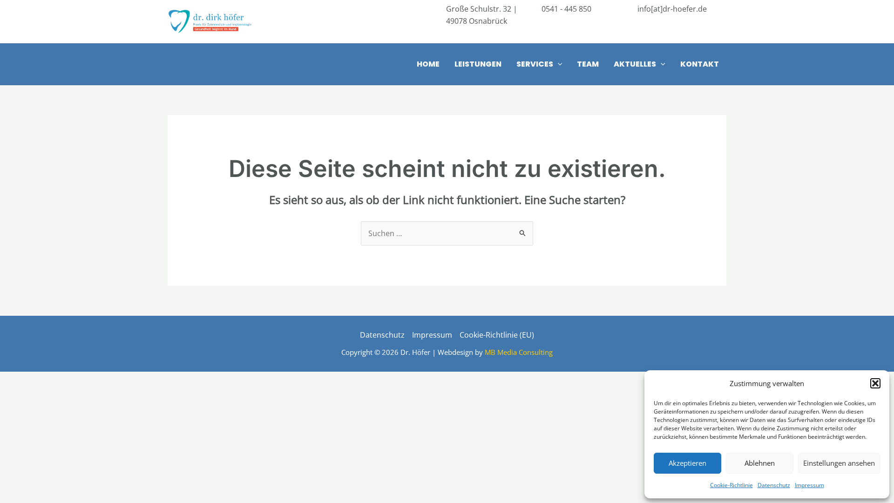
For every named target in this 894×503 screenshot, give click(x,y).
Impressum (809, 485)
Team (588, 64)
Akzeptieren (687, 463)
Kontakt (699, 64)
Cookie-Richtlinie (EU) (497, 335)
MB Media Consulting (519, 352)
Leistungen (477, 64)
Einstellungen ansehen (839, 463)
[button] (875, 383)
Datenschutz (774, 485)
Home (428, 64)
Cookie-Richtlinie (731, 485)
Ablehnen (760, 463)
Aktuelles (635, 64)
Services (534, 64)
